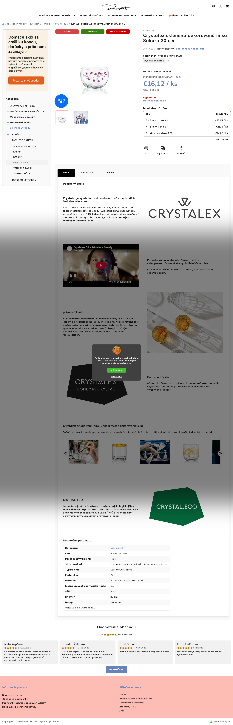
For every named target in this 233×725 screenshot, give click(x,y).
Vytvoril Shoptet (222, 721)
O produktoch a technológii (131, 703)
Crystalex (148, 30)
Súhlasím (117, 370)
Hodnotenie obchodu (116, 627)
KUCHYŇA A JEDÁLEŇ (23, 139)
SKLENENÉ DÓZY (21, 173)
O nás (121, 711)
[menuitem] (57, 15)
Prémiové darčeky (20, 122)
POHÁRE (16, 134)
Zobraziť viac (116, 669)
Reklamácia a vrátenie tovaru (19, 706)
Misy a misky (20, 162)
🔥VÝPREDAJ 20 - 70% (22, 106)
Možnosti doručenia (154, 100)
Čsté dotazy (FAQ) (127, 707)
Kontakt (122, 694)
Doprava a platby (12, 695)
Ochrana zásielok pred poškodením (135, 698)
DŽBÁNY (17, 157)
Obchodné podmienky (15, 699)
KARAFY (17, 151)
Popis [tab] (66, 172)
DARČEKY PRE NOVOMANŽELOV (27, 111)
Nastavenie (116, 376)
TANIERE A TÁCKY (23, 168)
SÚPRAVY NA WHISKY (24, 146)
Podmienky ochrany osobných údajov (24, 703)
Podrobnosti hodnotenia (190, 48)
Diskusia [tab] (110, 172)
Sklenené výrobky (20, 127)
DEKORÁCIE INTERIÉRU (24, 180)
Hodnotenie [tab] (87, 172)
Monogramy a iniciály (22, 117)
